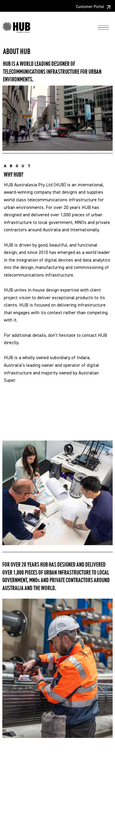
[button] (102, 143)
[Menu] (103, 28)
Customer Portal (90, 7)
